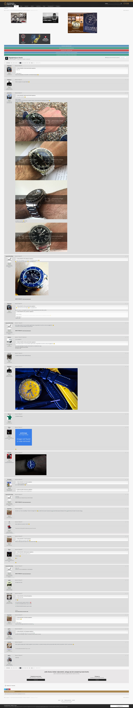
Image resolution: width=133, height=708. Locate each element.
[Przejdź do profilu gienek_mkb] (9, 597)
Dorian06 (9, 479)
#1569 (127, 566)
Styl (62, 700)
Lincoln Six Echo (9, 256)
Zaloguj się (97, 679)
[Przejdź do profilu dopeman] (9, 512)
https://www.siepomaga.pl (26, 330)
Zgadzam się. (120, 706)
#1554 (127, 256)
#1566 (127, 521)
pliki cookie (17, 706)
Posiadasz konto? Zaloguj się (114, 0)
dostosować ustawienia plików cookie (42, 706)
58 (11, 62)
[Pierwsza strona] (5, 63)
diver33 (9, 353)
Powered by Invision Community (66, 702)
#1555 (127, 303)
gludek (15, 59)
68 (29, 62)
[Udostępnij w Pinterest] (9, 689)
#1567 (127, 536)
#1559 (127, 366)
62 (18, 62)
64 (22, 62)
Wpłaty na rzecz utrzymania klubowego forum (66, 48)
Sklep (44, 6)
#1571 (127, 593)
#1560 (127, 414)
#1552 (127, 79)
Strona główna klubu (8, 6)
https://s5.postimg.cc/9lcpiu (22, 483)
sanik (9, 580)
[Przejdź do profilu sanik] (9, 584)
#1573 (127, 628)
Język (59, 700)
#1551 (127, 65)
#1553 (127, 92)
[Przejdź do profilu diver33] (9, 357)
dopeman (9, 508)
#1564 (127, 494)
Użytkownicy (38, 6)
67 (27, 62)
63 (20, 62)
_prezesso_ (9, 93)
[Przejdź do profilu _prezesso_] (9, 96)
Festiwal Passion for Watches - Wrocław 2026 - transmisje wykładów (66, 52)
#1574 (127, 642)
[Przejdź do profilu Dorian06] (9, 484)
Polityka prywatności (67, 700)
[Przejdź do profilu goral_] (9, 632)
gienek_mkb (9, 593)
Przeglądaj (58, 6)
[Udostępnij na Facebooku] (6, 689)
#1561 (127, 427)
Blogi (21, 6)
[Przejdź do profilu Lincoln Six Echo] (9, 260)
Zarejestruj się (124, 0)
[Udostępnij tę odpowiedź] (125, 65)
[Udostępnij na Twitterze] (5, 689)
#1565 (127, 508)
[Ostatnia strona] (34, 63)
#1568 (127, 549)
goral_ (9, 629)
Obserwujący (123, 57)
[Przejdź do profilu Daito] (9, 432)
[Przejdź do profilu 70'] (9, 526)
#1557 (127, 337)
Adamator (9, 65)
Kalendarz (26, 6)
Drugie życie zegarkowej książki (66, 45)
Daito (9, 427)
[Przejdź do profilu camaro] (9, 340)
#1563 (127, 479)
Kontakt (73, 700)
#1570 (127, 580)
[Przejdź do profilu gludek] (6, 58)
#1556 (127, 323)
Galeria (32, 6)
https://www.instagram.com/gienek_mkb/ (21, 611)
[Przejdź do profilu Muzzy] (9, 417)
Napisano (18, 65)
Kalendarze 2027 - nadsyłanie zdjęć (66, 50)
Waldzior (9, 79)
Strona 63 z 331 (38, 62)
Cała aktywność (50, 6)
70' (9, 522)
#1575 (127, 655)
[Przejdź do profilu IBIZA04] (9, 456)
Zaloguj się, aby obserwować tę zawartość (112, 57)
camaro (9, 337)
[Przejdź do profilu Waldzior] (9, 83)
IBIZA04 (9, 452)
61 (16, 62)
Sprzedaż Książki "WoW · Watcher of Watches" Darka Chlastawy (66, 54)
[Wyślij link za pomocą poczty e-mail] (8, 689)
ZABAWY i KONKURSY (26, 59)
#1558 (127, 353)
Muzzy (9, 414)
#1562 (127, 452)
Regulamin (6, 8)
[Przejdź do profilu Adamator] (9, 69)
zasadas (9, 642)
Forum (16, 6)
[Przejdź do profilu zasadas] (9, 645)
